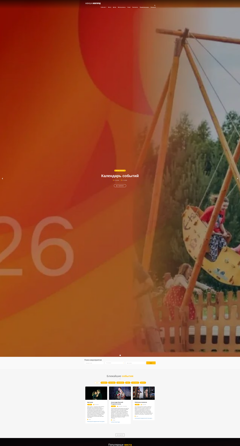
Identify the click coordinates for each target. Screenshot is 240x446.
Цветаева (90, 402)
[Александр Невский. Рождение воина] (120, 393)
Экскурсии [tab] (120, 382)
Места (109, 7)
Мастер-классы (122, 7)
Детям (114, 7)
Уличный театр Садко (115, 422)
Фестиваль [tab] (135, 382)
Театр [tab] (97, 382)
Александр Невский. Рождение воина (117, 403)
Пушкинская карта (144, 7)
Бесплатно (135, 7)
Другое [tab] (143, 382)
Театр (89, 404)
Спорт (129, 7)
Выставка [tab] (112, 382)
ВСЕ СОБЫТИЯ (120, 435)
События (103, 7)
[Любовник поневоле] (144, 393)
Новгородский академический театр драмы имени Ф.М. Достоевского (101, 421)
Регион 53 (153, 7)
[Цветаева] (96, 393)
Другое (117, 170)
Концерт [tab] (104, 382)
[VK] (154, 5)
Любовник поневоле (141, 402)
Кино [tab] (127, 382)
